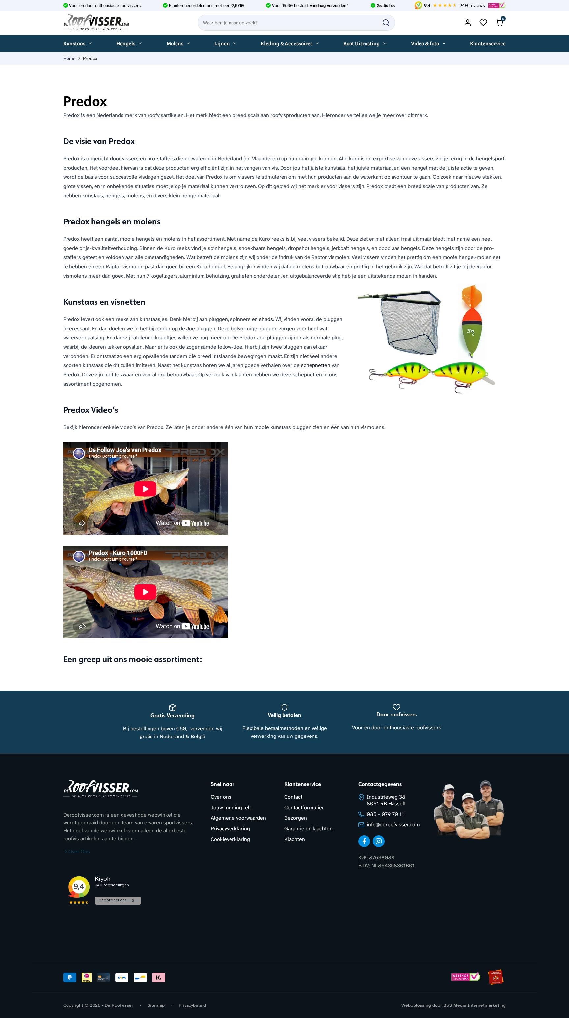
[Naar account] (468, 23)
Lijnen (222, 43)
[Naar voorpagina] (96, 22)
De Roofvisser (119, 1005)
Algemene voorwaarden (238, 818)
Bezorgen (295, 818)
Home (69, 58)
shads (266, 319)
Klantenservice (488, 43)
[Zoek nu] (386, 23)
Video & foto (425, 43)
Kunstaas (74, 43)
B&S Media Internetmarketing (474, 1005)
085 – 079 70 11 (385, 814)
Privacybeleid (192, 1005)
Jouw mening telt (231, 807)
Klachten (294, 839)
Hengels (125, 43)
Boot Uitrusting (361, 43)
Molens (175, 43)
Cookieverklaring (230, 839)
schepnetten (315, 365)
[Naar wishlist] (483, 23)
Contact (293, 796)
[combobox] (296, 23)
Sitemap (156, 1005)
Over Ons (79, 851)
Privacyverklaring (230, 828)
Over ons (221, 796)
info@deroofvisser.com (393, 824)
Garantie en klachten (308, 828)
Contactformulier (304, 807)
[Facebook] (364, 841)
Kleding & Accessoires (286, 43)
